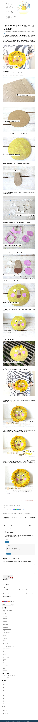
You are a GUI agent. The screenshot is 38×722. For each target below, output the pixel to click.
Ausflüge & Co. (5, 611)
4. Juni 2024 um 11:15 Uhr (10, 547)
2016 (3, 698)
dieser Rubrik (29, 461)
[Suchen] (12, 604)
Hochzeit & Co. (5, 640)
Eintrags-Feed (5, 710)
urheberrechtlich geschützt (8, 505)
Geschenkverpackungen (7, 632)
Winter (4, 668)
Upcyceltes (28, 513)
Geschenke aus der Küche (7, 629)
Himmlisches (5, 638)
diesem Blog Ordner (23, 462)
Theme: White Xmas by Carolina (25, 721)
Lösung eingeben (6, 579)
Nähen (4, 649)
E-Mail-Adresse (5, 584)
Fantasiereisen (5, 622)
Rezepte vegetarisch (6, 657)
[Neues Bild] (14, 575)
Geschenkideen (5, 630)
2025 (3, 684)
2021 (3, 690)
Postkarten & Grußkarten (7, 652)
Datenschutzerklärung (8, 721)
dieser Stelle (11, 463)
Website (4, 587)
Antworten (7, 541)
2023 (3, 687)
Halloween (4, 635)
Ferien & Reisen (5, 624)
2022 (3, 689)
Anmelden (4, 708)
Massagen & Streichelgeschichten (8, 646)
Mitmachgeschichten (6, 648)
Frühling (24, 513)
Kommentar (5, 563)
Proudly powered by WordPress (16, 721)
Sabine (9, 33)
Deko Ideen (5, 616)
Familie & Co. (5, 621)
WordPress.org (5, 713)
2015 (3, 700)
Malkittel (21, 75)
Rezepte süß (5, 654)
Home (4, 31)
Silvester (4, 660)
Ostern (4, 651)
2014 (3, 701)
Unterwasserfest (5, 665)
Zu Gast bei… (5, 670)
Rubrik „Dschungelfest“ (29, 430)
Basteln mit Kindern (8, 31)
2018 (3, 695)
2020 (3, 692)
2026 (3, 682)
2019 (3, 693)
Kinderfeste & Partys (6, 643)
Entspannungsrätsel (6, 619)
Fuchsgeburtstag (5, 627)
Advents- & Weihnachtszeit (7, 610)
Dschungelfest (20, 513)
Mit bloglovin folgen (6, 677)
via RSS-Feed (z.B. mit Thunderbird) (9, 675)
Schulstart (4, 659)
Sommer (4, 662)
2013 (3, 703)
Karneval (4, 641)
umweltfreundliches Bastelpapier (28, 192)
